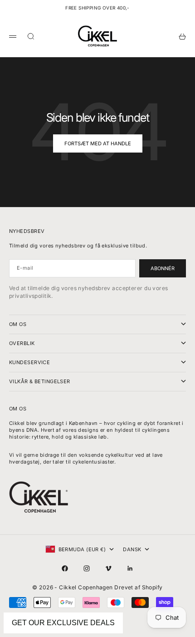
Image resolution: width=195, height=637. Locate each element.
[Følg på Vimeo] (108, 568)
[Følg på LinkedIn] (130, 568)
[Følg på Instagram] (86, 568)
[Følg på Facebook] (64, 568)
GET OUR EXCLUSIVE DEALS (63, 623)
